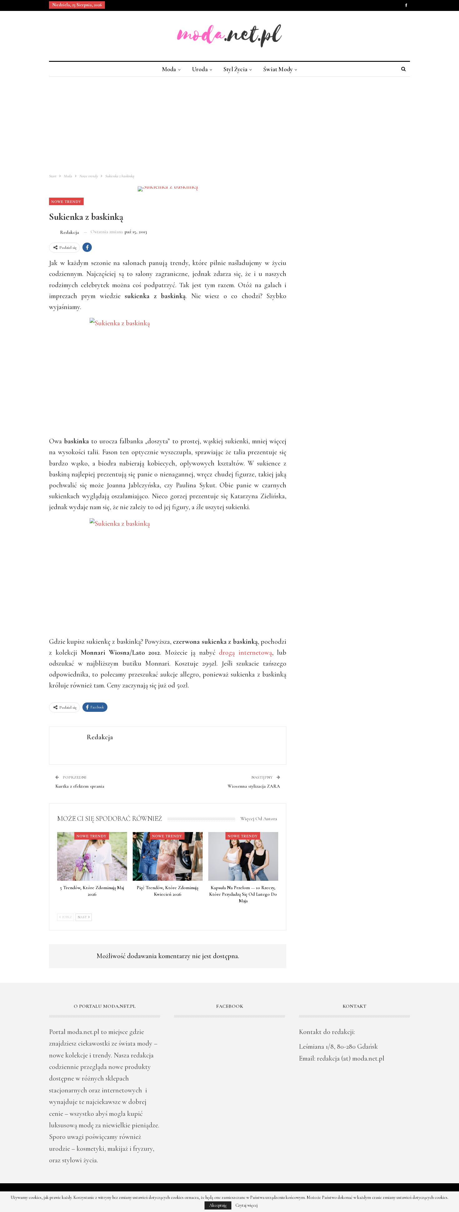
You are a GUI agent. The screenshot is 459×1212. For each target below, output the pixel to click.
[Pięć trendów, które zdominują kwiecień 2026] (168, 856)
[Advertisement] (229, 123)
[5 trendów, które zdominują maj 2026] (92, 856)
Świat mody (278, 69)
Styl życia (235, 69)
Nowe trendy (66, 201)
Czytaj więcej (246, 1205)
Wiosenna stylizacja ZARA (254, 786)
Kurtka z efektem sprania (79, 786)
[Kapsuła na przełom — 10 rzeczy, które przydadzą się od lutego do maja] (243, 856)
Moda (169, 69)
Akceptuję (218, 1205)
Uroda (200, 69)
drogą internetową (245, 652)
